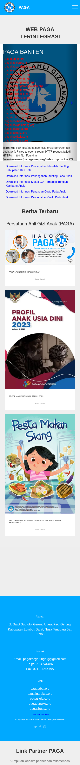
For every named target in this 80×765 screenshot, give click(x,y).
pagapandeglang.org (17, 97)
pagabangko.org (40, 703)
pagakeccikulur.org (16, 136)
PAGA (24, 7)
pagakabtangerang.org (19, 90)
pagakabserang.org (17, 70)
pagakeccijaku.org (16, 133)
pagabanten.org (14, 59)
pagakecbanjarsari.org (18, 109)
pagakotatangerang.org (19, 82)
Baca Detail (40, 279)
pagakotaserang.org (17, 78)
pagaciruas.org (14, 101)
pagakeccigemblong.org (19, 125)
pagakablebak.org (16, 62)
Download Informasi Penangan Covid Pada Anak (36, 191)
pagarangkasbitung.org (19, 94)
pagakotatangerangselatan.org (24, 86)
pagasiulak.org (40, 698)
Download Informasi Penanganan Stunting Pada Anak (39, 176)
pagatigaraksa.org (16, 105)
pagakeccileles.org (16, 140)
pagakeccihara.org (16, 129)
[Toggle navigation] (75, 7)
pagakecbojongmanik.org (20, 117)
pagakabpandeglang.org (20, 66)
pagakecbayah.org (16, 113)
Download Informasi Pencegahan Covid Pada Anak (37, 197)
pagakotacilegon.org (17, 74)
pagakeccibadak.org (17, 121)
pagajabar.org (40, 688)
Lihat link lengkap (40, 714)
